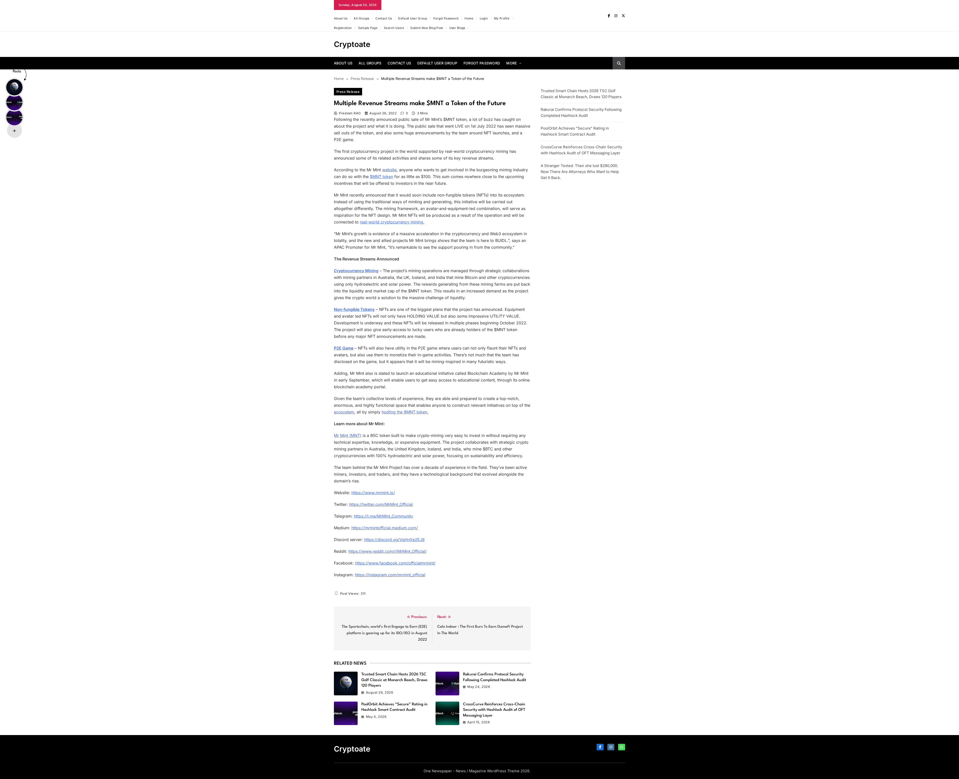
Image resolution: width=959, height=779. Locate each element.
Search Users (394, 28)
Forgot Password (446, 18)
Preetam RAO (350, 113)
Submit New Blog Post (426, 28)
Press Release (348, 92)
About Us (340, 18)
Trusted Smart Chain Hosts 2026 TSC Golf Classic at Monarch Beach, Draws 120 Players (394, 680)
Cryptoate (352, 44)
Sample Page (368, 28)
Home (469, 18)
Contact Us (383, 18)
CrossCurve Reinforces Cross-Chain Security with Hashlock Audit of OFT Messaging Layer (494, 710)
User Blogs (457, 28)
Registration (343, 28)
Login (484, 18)
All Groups (361, 18)
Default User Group (412, 18)
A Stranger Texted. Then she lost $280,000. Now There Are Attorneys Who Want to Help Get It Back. (580, 171)
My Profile (501, 18)
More (511, 63)
